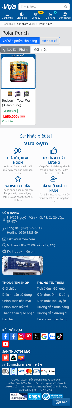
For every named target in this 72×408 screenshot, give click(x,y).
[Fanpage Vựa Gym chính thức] (6, 336)
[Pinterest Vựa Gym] (29, 336)
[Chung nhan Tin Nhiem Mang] (18, 396)
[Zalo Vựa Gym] (52, 336)
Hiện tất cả (49, 41)
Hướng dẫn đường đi (52, 313)
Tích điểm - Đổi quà (51, 288)
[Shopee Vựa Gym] (6, 358)
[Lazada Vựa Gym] (21, 358)
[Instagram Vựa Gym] (21, 336)
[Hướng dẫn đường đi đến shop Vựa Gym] (22, 265)
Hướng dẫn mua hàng (53, 307)
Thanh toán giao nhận (18, 313)
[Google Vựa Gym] (44, 336)
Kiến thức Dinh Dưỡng (53, 294)
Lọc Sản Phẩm (17, 49)
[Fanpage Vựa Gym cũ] (14, 336)
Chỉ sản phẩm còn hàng (20, 41)
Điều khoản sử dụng (17, 294)
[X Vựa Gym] (37, 336)
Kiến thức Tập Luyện (51, 301)
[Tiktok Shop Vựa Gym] (14, 358)
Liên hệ (7, 319)
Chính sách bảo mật (16, 301)
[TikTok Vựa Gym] (59, 336)
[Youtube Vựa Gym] (5, 344)
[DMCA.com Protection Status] (34, 396)
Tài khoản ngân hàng (52, 319)
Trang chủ (7, 24)
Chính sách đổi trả (15, 307)
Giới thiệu (9, 288)
